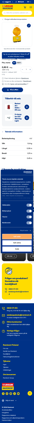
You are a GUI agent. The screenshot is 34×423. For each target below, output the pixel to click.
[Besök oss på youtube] (18, 393)
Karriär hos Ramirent (10, 351)
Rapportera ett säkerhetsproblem (13, 418)
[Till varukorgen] (27, 107)
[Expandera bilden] (29, 25)
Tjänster (6, 361)
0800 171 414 (13, 289)
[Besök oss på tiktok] (14, 393)
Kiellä (17, 249)
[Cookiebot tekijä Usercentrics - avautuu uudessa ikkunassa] (24, 172)
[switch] (29, 211)
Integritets (5, 412)
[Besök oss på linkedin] (10, 393)
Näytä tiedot (24, 230)
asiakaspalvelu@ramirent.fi (18, 293)
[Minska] (22, 69)
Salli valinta (17, 243)
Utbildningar (7, 370)
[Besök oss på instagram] (7, 393)
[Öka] (30, 69)
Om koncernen (9, 375)
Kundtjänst (6, 354)
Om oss (5, 348)
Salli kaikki (17, 236)
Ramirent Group (8, 378)
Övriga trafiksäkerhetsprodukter (16, 19)
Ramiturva (25, 78)
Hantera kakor (7, 420)
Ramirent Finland (10, 345)
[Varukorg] (25, 7)
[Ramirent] (8, 7)
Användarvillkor (7, 410)
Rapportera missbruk (9, 415)
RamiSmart (27, 81)
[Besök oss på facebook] (3, 393)
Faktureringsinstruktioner (11, 357)
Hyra (4, 364)
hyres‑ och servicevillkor (18, 84)
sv (28, 2)
